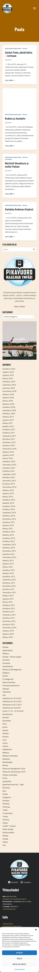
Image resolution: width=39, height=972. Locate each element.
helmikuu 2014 (8, 516)
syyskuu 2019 (8, 375)
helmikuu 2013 (8, 547)
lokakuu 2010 (8, 631)
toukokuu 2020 (8, 369)
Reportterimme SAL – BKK (13, 784)
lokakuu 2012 (8, 560)
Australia (6, 663)
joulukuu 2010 (8, 624)
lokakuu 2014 (8, 490)
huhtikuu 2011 (8, 611)
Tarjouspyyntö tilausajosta (12, 926)
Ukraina (5, 819)
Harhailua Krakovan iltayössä (19, 209)
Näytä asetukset (19, 964)
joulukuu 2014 (8, 484)
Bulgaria (6, 673)
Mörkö (5, 765)
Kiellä (19, 958)
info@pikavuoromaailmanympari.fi (14, 899)
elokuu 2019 (7, 378)
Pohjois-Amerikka (9, 775)
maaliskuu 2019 (9, 385)
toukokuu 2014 (8, 506)
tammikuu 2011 (9, 621)
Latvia (4, 743)
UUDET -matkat (9, 826)
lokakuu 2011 (8, 595)
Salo (4, 791)
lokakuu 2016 (8, 452)
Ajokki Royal (7, 650)
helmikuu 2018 (8, 413)
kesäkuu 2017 (8, 426)
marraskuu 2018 (9, 391)
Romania (6, 787)
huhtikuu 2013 (8, 541)
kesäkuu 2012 (8, 573)
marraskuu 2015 (9, 464)
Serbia (5, 794)
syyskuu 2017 (8, 420)
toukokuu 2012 (8, 576)
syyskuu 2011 (8, 599)
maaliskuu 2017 (9, 436)
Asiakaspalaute (7, 924)
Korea (4, 727)
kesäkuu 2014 (8, 503)
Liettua (5, 746)
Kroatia (5, 736)
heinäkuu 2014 (8, 500)
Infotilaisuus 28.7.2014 (11, 704)
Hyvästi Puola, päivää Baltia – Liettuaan (18, 54)
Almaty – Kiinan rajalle (11, 657)
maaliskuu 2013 (9, 544)
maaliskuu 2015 (9, 474)
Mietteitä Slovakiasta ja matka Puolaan (16, 164)
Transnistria (7, 813)
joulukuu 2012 (8, 554)
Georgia (5, 688)
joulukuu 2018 (8, 388)
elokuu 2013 (7, 528)
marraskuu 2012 (9, 557)
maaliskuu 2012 (9, 579)
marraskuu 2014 (9, 487)
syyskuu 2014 (8, 493)
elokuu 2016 (7, 458)
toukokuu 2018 (8, 407)
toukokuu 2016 (8, 461)
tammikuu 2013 (9, 551)
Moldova (6, 759)
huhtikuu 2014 (8, 509)
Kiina (4, 724)
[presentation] (19, 99)
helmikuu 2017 (8, 439)
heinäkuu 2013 (8, 531)
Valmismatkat (8, 832)
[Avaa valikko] (35, 8)
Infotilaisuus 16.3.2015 (11, 698)
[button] (36, 930)
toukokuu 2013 (8, 538)
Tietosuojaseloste (19, 969)
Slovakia (8, 159)
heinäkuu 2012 (8, 570)
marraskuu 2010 (9, 627)
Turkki (5, 816)
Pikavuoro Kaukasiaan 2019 (13, 772)
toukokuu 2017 (8, 429)
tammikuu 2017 (9, 442)
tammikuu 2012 (9, 586)
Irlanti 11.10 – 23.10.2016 (12, 711)
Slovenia (5, 803)
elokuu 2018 (7, 401)
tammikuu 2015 (9, 480)
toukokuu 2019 (8, 381)
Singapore (6, 797)
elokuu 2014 (7, 496)
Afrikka (5, 647)
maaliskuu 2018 (9, 410)
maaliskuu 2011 (9, 615)
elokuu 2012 (7, 567)
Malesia (5, 752)
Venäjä (5, 835)
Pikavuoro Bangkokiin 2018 (13, 768)
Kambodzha (7, 714)
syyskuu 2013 (8, 525)
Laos (4, 740)
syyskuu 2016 (8, 455)
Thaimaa (6, 807)
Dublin (5, 676)
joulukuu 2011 (8, 589)
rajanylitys (6, 781)
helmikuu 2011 (8, 618)
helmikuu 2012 (8, 583)
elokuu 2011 (7, 602)
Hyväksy (19, 953)
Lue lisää (10, 80)
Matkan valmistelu (10, 756)
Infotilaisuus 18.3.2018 (11, 701)
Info (4, 695)
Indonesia (6, 692)
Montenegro (7, 762)
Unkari (5, 823)
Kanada (5, 717)
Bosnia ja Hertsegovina (11, 669)
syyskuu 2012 (8, 563)
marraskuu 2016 (9, 448)
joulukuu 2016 (8, 445)
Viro (4, 845)
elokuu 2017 (7, 423)
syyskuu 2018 (8, 397)
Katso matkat (19, 306)
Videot (5, 842)
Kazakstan (6, 720)
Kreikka (5, 733)
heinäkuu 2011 (8, 605)
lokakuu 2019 (8, 372)
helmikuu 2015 (8, 477)
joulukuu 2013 (8, 522)
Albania (5, 653)
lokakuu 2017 (8, 417)
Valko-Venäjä (7, 829)
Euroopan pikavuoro (13, 48)
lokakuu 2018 (8, 394)
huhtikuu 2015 (8, 471)
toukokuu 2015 (8, 468)
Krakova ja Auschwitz (15, 118)
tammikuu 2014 (9, 519)
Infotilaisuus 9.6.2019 (11, 708)
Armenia (6, 660)
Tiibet (4, 810)
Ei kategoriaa (7, 679)
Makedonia (7, 749)
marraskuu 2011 (9, 592)
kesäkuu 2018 (8, 404)
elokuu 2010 (7, 637)
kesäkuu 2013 (8, 535)
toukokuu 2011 (8, 608)
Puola (25, 48)
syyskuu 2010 (8, 634)
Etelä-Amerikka (8, 682)
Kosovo (5, 730)
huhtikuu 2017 (8, 433)
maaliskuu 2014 (9, 512)
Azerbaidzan (7, 666)
